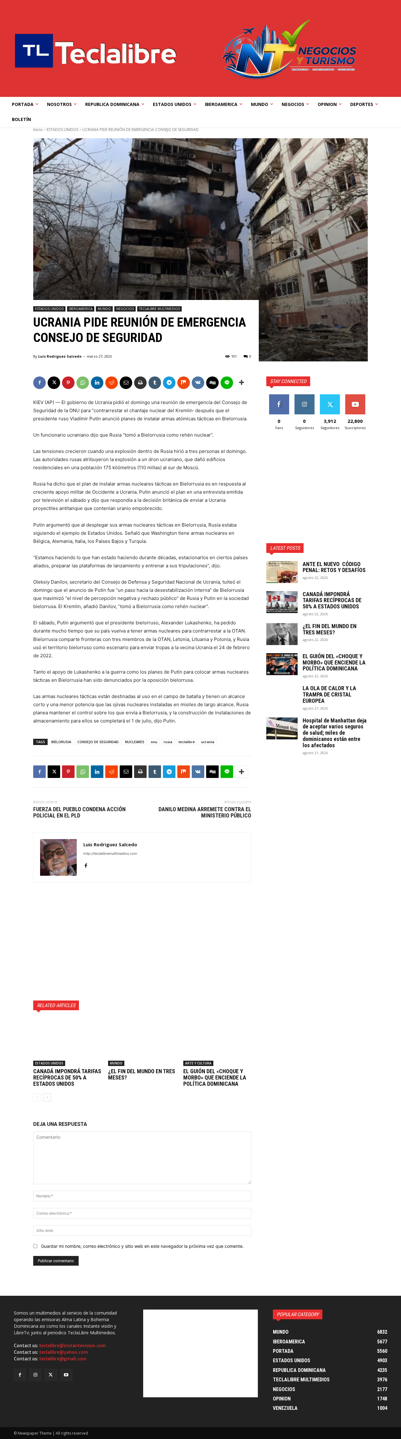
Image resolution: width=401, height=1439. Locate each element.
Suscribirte (355, 396)
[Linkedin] (97, 382)
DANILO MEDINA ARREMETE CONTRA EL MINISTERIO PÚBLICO (205, 812)
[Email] (126, 382)
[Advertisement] (142, 941)
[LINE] (227, 382)
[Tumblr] (154, 382)
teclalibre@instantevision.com (72, 1345)
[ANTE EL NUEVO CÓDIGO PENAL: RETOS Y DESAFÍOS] (282, 572)
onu (154, 741)
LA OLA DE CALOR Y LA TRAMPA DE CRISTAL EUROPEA (329, 694)
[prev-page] (37, 1097)
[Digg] (212, 382)
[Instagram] (35, 1375)
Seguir (304, 396)
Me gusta (279, 396)
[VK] (198, 382)
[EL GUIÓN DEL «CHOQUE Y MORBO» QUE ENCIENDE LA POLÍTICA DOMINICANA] (217, 1042)
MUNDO (104, 309)
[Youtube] (66, 1375)
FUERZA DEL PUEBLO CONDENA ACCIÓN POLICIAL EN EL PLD (79, 812)
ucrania (207, 741)
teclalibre (187, 741)
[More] (241, 382)
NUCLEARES (134, 741)
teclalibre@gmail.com (62, 1359)
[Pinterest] (68, 382)
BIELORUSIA (61, 741)
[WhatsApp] (82, 382)
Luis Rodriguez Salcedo (59, 356)
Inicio (38, 129)
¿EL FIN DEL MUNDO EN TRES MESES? (141, 1074)
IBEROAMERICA (80, 309)
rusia (168, 741)
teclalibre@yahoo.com (63, 1352)
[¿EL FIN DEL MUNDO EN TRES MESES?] (142, 1042)
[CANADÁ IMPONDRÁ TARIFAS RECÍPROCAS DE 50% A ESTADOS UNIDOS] (67, 1042)
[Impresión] (140, 382)
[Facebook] (39, 382)
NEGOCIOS (125, 309)
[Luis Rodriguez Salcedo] (58, 857)
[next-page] (47, 1097)
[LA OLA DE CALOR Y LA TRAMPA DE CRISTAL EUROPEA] (282, 696)
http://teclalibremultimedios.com (110, 853)
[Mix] (183, 382)
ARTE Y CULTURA (198, 1063)
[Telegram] (169, 382)
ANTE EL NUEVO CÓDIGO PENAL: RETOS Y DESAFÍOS (334, 567)
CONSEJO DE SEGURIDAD (98, 741)
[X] (54, 382)
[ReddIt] (111, 382)
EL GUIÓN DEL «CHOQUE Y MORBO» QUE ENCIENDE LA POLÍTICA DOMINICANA (214, 1077)
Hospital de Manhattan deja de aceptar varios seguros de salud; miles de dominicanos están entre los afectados (335, 732)
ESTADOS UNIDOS (62, 129)
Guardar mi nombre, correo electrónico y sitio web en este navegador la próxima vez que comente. (142, 1246)
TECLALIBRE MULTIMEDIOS (159, 309)
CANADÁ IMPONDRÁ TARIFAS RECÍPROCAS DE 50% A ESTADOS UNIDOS (67, 1077)
